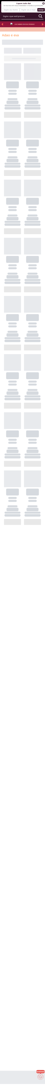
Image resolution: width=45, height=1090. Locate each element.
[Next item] (43, 24)
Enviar (41, 10)
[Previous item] (2, 24)
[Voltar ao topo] (41, 1084)
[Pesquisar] (41, 16)
